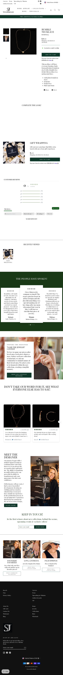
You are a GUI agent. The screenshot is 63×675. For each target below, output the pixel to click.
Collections (39, 8)
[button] (31, 191)
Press (10, 1)
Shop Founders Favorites (12, 573)
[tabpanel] (31, 224)
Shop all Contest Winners (19, 375)
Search (5, 590)
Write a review (56, 208)
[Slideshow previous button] (3, 422)
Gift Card (5, 609)
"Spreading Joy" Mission (20, 1)
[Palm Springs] (51, 549)
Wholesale (35, 11)
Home (19, 8)
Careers (5, 1)
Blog (4, 616)
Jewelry (26, 8)
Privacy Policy (7, 595)
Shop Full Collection (31, 568)
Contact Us (6, 611)
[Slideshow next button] (59, 422)
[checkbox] (49, 213)
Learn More (11, 505)
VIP (15, 3)
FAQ (4, 593)
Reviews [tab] (7, 209)
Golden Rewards (7, 3)
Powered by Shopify (31, 669)
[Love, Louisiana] (31, 549)
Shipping (44, 40)
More (24, 11)
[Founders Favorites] (12, 549)
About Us (5, 606)
